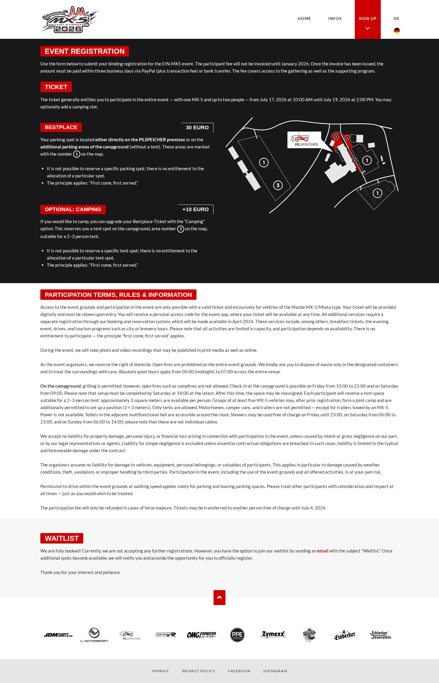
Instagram (275, 671)
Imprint (160, 671)
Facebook (239, 671)
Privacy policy (199, 671)
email (322, 550)
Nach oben (219, 597)
